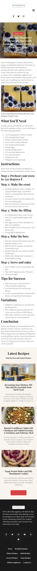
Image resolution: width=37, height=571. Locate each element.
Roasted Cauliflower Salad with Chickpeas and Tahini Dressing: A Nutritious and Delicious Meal (18, 430)
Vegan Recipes (25, 558)
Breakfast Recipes (21, 549)
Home (10, 549)
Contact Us (27, 562)
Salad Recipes (25, 553)
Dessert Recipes (12, 558)
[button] (34, 10)
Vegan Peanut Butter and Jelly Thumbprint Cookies (18, 472)
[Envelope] (18, 539)
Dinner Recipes (12, 553)
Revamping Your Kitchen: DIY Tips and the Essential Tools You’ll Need (18, 387)
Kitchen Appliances (14, 562)
